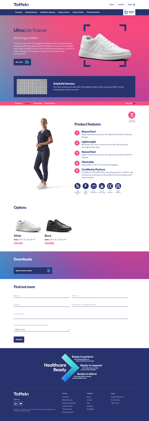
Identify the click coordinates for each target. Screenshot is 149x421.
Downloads (90, 409)
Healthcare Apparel (68, 403)
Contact (121, 4)
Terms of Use (115, 403)
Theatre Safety (67, 409)
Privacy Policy (115, 400)
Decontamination (68, 412)
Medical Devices (67, 400)
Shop (130, 4)
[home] (21, 4)
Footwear (65, 397)
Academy (90, 406)
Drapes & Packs (67, 406)
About (111, 4)
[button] (19, 12)
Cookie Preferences (117, 397)
